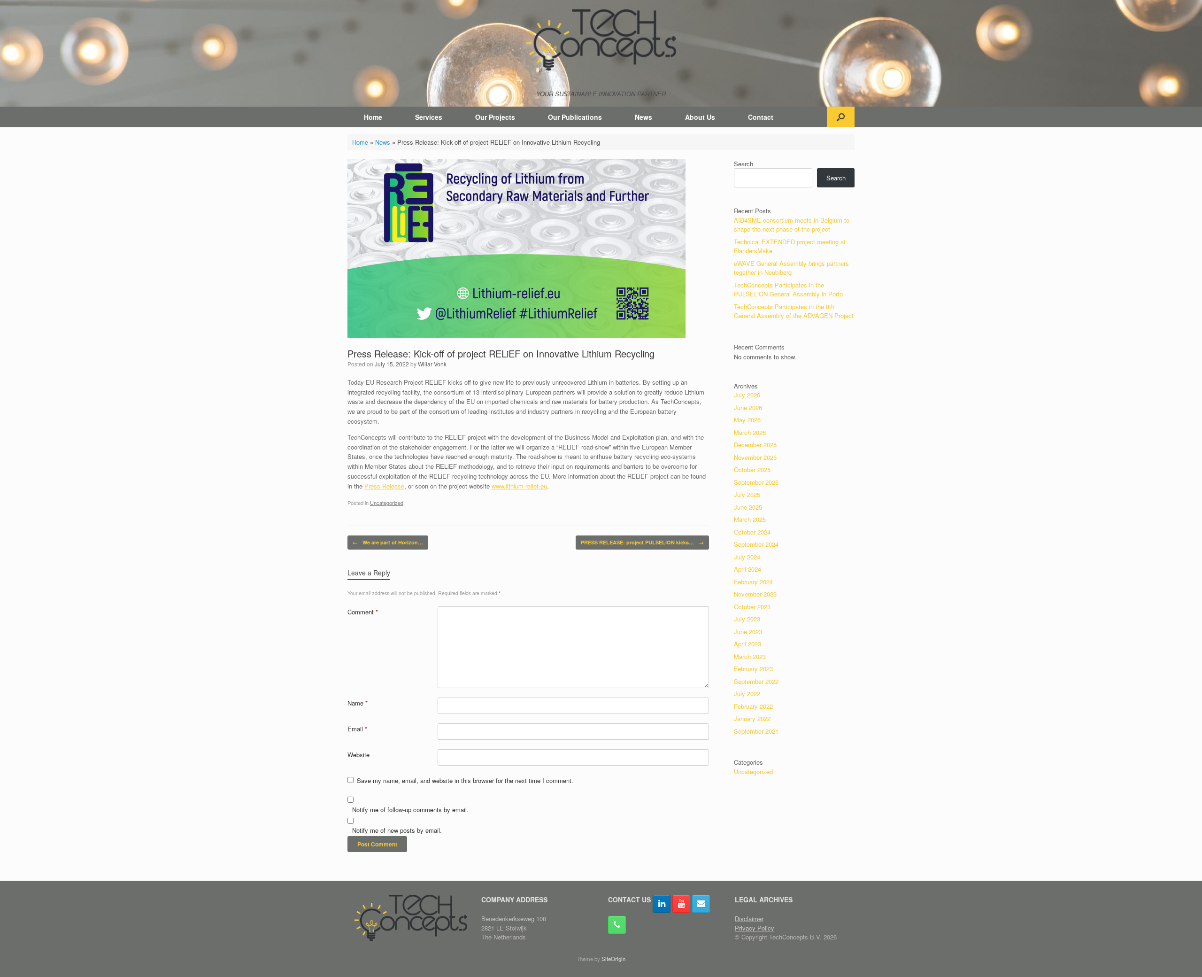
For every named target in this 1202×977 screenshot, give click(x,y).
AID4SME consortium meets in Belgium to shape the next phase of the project (791, 225)
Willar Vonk (432, 364)
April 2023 (747, 643)
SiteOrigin (613, 958)
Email (357, 728)
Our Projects (495, 117)
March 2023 (750, 656)
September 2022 (756, 681)
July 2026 (747, 394)
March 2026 (750, 432)
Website (358, 754)
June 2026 (748, 407)
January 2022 (752, 718)
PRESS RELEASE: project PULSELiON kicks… (642, 542)
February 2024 (753, 581)
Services (428, 117)
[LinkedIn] (661, 904)
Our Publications (575, 117)
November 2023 (755, 593)
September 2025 (756, 482)
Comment (362, 611)
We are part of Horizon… (388, 542)
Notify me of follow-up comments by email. (410, 809)
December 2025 (755, 444)
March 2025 (750, 519)
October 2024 (752, 531)
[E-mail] (701, 904)
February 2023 (753, 668)
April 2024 (747, 569)
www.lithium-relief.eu (519, 485)
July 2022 (747, 693)
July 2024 (747, 556)
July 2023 (747, 618)
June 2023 (748, 631)
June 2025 (748, 507)
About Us (700, 117)
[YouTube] (681, 904)
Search (743, 163)
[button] (841, 117)
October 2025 (752, 469)
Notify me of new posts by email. (397, 830)
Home (373, 117)
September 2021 (756, 731)
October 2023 (752, 606)
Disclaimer (749, 918)
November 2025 (755, 457)
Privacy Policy (754, 927)
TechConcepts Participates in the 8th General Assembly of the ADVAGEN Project (794, 311)
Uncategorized (386, 502)
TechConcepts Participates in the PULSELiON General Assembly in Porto (788, 289)
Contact (760, 117)
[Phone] (617, 925)
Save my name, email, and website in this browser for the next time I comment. (465, 780)
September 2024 (756, 544)
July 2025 (747, 494)
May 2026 (747, 419)
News (643, 117)
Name (357, 702)
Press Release (384, 485)
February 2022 (753, 706)
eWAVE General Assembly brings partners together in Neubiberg (791, 268)
